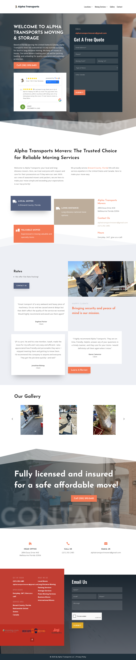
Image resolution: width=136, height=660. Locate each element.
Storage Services (44, 591)
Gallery (112, 6)
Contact (119, 6)
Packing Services (44, 587)
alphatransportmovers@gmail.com (91, 33)
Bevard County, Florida (22, 605)
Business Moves (44, 597)
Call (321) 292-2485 (27, 65)
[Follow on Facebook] (32, 640)
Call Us (68, 549)
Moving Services (100, 6)
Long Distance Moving (47, 584)
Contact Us (21, 286)
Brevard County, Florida (98, 168)
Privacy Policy (81, 657)
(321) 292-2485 (104, 226)
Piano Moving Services (47, 594)
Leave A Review (79, 370)
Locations (87, 6)
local (47, 168)
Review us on (51, 82)
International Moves (46, 600)
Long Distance (70, 208)
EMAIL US (105, 549)
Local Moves (25, 201)
